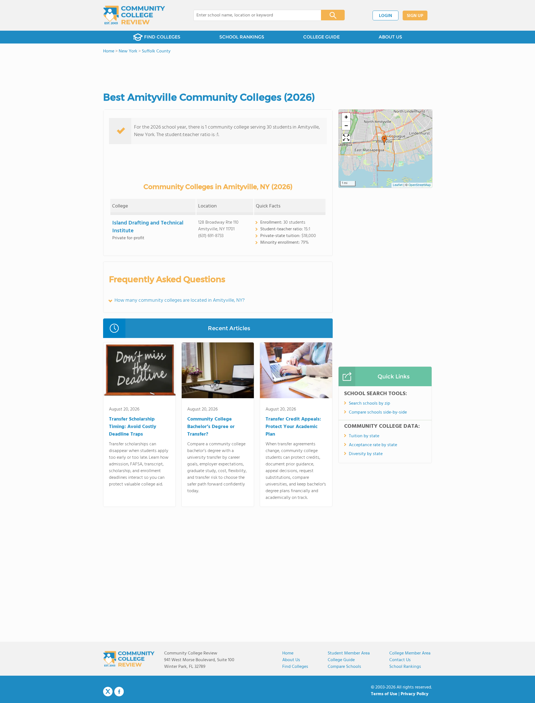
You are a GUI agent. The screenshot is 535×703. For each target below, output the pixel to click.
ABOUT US (390, 37)
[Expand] (346, 138)
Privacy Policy (415, 694)
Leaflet (398, 185)
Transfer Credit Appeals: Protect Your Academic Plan (293, 426)
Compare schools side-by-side (378, 412)
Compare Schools (344, 666)
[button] (384, 140)
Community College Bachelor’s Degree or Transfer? (211, 426)
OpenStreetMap (419, 185)
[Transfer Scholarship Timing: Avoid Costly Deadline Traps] (139, 371)
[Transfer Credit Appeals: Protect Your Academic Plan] (296, 371)
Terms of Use (384, 694)
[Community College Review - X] (108, 692)
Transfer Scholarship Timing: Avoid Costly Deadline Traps (132, 426)
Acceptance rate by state (373, 445)
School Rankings (405, 666)
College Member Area (410, 653)
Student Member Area (349, 653)
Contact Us (400, 660)
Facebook (119, 691)
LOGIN (385, 16)
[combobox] (253, 15)
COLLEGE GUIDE (321, 37)
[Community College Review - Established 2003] (134, 15)
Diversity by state (366, 454)
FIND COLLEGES (162, 37)
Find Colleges (295, 666)
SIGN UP (415, 16)
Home (287, 653)
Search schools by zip (369, 403)
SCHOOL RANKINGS (241, 37)
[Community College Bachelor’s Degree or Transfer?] (218, 371)
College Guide (341, 660)
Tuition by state (364, 436)
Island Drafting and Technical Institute (147, 227)
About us (291, 660)
